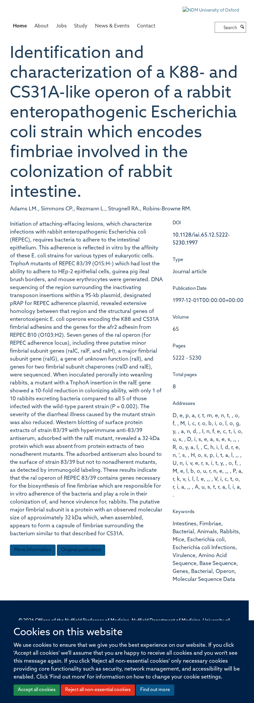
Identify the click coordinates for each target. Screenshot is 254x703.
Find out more (155, 689)
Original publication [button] (81, 550)
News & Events (112, 26)
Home (20, 26)
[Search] (242, 27)
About (41, 26)
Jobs (61, 26)
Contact (146, 26)
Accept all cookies (37, 689)
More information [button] (32, 550)
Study (80, 26)
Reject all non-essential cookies (98, 689)
